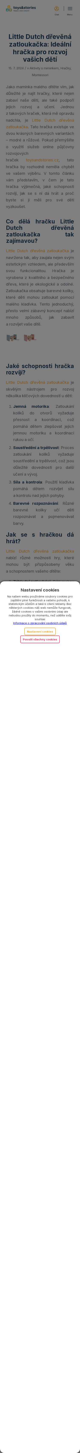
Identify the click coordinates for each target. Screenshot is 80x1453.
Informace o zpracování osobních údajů (40, 623)
